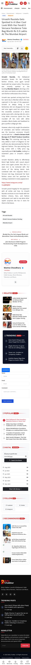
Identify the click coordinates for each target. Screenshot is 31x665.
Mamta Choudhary (12, 268)
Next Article (14, 239)
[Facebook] (2, 594)
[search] (29, 3)
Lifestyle (16, 8)
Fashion (24, 8)
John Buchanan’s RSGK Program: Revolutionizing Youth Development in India (15, 243)
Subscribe (25, 645)
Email (3, 380)
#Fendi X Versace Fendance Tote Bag (12, 219)
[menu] (2, 3)
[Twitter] (6, 594)
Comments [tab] (6, 370)
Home (3, 13)
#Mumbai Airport (7, 223)
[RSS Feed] (15, 282)
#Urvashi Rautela (7, 215)
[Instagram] (10, 594)
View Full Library (15, 489)
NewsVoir (17, 658)
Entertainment (8, 8)
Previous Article (16, 232)
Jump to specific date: (10, 454)
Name (3, 373)
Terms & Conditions (7, 658)
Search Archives (15, 460)
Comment (4, 388)
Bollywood (18, 13)
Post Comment (7, 401)
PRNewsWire (25, 658)
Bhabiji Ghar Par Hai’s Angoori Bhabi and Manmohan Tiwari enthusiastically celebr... (15, 235)
